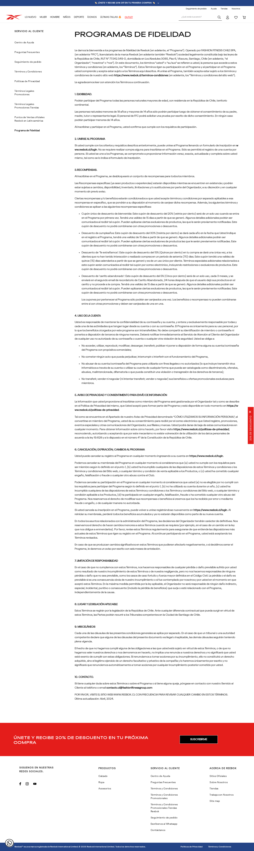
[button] (199, 739)
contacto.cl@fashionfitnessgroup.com (129, 687)
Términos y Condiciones (219, 847)
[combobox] (200, 17)
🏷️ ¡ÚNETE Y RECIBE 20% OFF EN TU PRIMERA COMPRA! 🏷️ (125, 3)
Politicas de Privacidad (192, 847)
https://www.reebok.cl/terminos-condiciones (141, 75)
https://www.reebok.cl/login (206, 456)
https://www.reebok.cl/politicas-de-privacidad (201, 429)
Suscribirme (198, 739)
